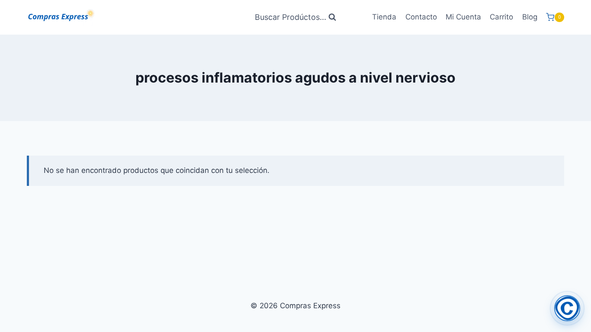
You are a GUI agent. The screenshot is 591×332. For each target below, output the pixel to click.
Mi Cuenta (463, 17)
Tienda (384, 17)
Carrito (501, 17)
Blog (529, 17)
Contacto (421, 17)
